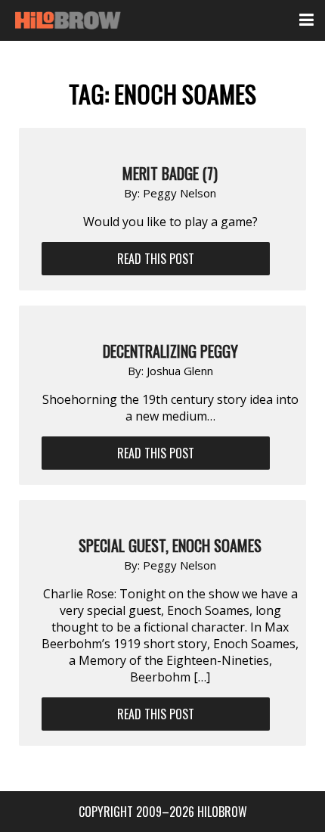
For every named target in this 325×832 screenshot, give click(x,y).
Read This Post (155, 259)
